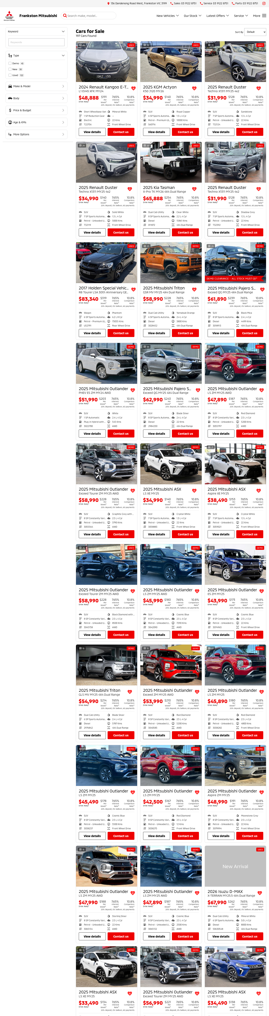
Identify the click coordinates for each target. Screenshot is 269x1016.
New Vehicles (166, 15)
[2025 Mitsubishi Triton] (171, 262)
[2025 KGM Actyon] (171, 61)
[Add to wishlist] (133, 88)
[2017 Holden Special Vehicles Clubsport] (106, 262)
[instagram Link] (264, 3)
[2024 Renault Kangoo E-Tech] (106, 61)
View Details (92, 132)
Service (239, 15)
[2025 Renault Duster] (235, 61)
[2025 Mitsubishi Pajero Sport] (235, 262)
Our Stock (190, 15)
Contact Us (120, 132)
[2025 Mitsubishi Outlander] (106, 363)
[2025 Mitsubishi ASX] (171, 463)
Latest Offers (216, 15)
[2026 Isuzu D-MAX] (235, 866)
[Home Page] (9, 15)
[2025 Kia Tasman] (171, 162)
